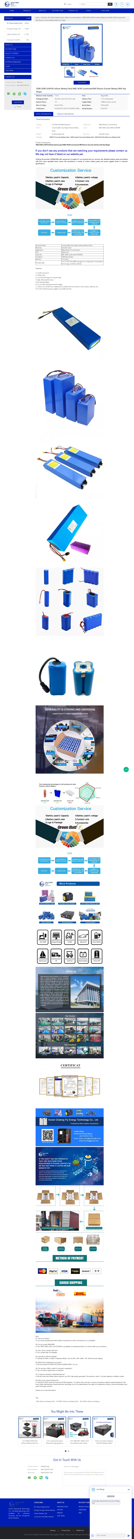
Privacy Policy (66, 1530)
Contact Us (73, 10)
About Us (42, 10)
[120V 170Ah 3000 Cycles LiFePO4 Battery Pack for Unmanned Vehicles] (29, 1428)
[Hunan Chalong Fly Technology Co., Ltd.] (8, 93)
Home (12, 10)
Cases (88, 10)
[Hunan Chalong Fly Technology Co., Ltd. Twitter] (122, 4)
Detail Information (43, 114)
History (60, 1510)
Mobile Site (80, 1530)
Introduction (62, 1507)
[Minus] (129, 1489)
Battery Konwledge (13, 62)
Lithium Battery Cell (18, 34)
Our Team (60, 1516)
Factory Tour (57, 10)
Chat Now (105, 10)
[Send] (128, 1535)
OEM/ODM (82, 1510)
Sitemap (52, 1530)
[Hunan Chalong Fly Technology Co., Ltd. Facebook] (116, 4)
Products (27, 10)
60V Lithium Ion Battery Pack (45, 1401)
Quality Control (12, 53)
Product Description (65, 114)
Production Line (85, 1507)
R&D (80, 1513)
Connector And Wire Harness (18, 40)
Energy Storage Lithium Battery (18, 29)
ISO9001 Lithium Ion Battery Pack (67, 1401)
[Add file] (92, 1535)
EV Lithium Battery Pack (18, 23)
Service (60, 1513)
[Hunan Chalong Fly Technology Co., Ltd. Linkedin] (128, 4)
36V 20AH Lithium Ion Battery (89, 1401)
